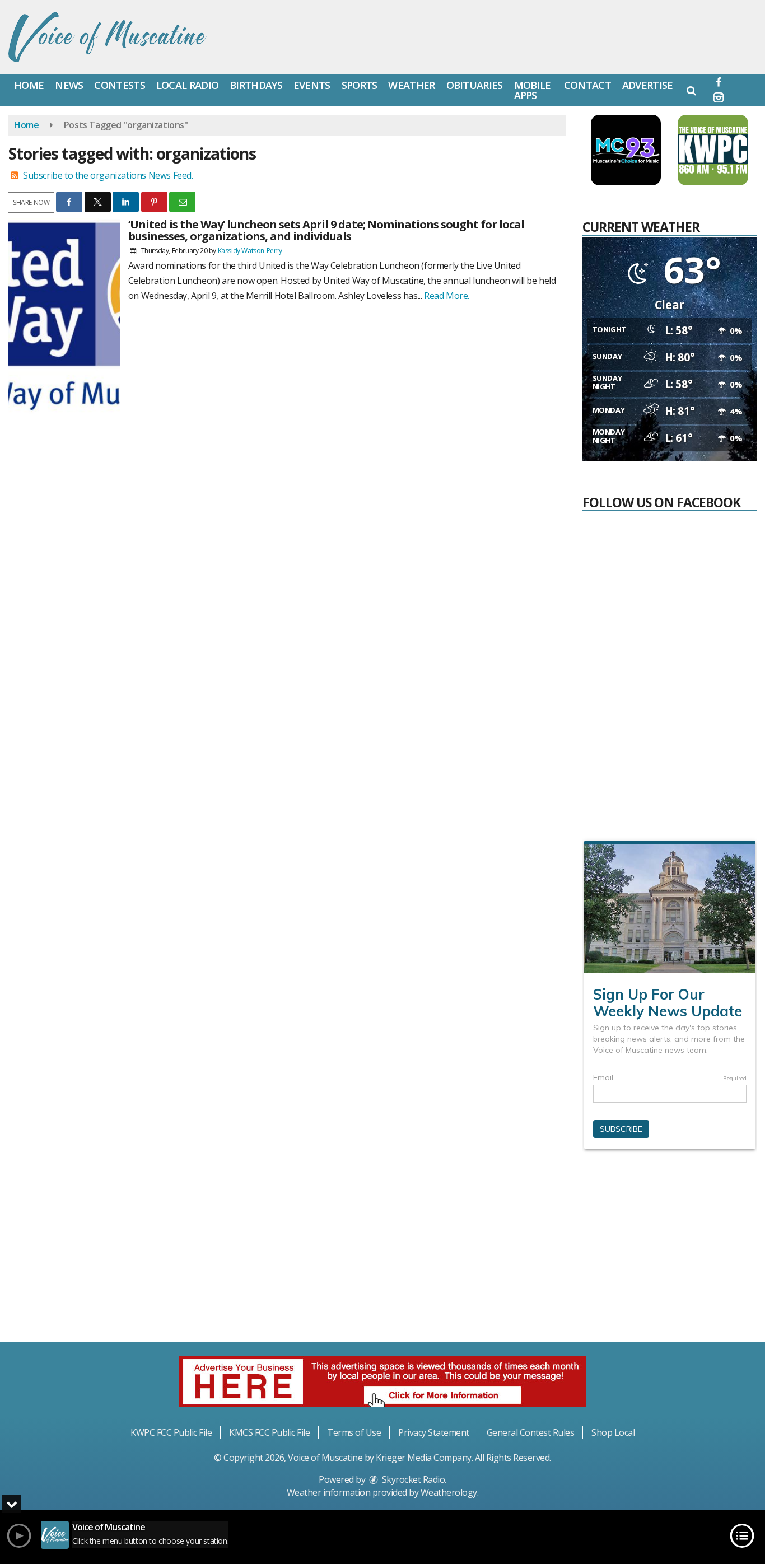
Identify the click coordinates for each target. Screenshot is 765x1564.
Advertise (647, 85)
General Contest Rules (531, 1432)
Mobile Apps (532, 90)
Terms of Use (354, 1432)
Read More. (446, 296)
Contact (587, 85)
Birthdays (256, 85)
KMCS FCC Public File (269, 1432)
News (69, 85)
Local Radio (187, 85)
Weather (411, 85)
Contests (119, 85)
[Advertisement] (669, 1250)
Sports (359, 85)
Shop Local (613, 1432)
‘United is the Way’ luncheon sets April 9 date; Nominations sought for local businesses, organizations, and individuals (326, 230)
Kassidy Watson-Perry (250, 250)
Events (311, 85)
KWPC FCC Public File (171, 1432)
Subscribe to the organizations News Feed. (108, 175)
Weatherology (449, 1492)
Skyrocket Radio (412, 1479)
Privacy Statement (433, 1432)
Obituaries (474, 85)
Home (29, 85)
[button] (691, 90)
